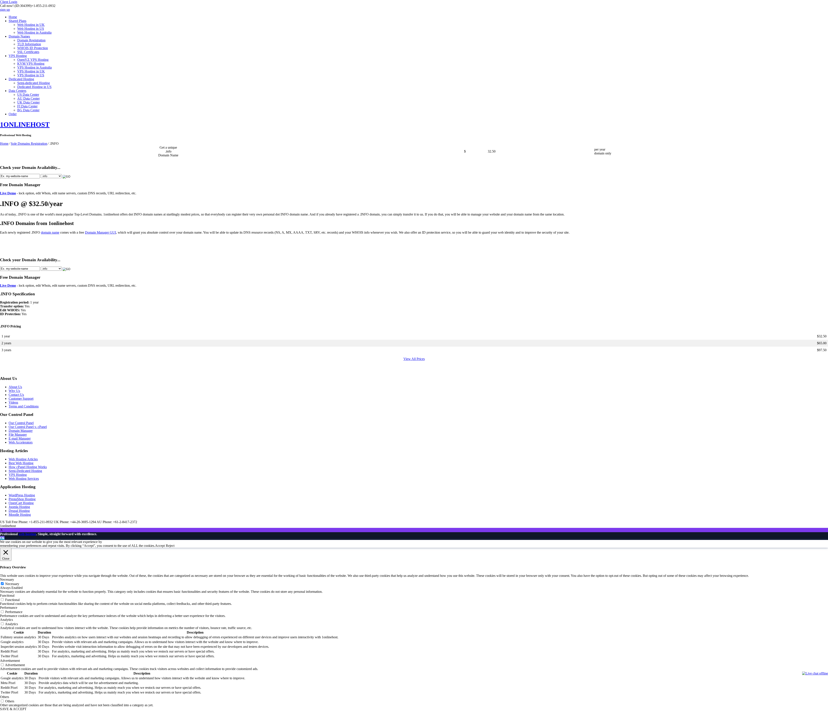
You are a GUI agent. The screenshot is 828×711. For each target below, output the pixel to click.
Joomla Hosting (19, 507)
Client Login (8, 2)
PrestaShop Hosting (22, 499)
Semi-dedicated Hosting (33, 83)
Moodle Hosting (20, 514)
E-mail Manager (20, 438)
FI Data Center (27, 106)
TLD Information (29, 44)
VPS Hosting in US (30, 75)
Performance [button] (8, 607)
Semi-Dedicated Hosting (25, 471)
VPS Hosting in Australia (34, 67)
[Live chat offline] (815, 673)
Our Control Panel (21, 423)
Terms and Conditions (24, 406)
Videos (13, 402)
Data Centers (17, 91)
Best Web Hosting (21, 463)
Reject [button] (170, 545)
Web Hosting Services (24, 478)
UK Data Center (28, 102)
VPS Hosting (18, 56)
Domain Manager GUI (100, 232)
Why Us (14, 391)
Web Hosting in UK (31, 25)
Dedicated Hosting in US (34, 87)
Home (13, 17)
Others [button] (4, 697)
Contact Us (16, 394)
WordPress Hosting (22, 495)
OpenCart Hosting (21, 503)
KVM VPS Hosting (30, 63)
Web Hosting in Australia (34, 32)
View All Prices (414, 359)
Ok (2, 538)
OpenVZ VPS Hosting (33, 59)
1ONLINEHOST (25, 124)
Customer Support (21, 398)
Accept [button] (160, 545)
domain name (50, 232)
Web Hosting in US (30, 28)
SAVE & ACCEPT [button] (13, 709)
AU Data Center (28, 98)
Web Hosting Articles (23, 459)
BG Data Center (28, 110)
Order (13, 114)
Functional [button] (7, 595)
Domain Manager (21, 431)
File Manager (18, 434)
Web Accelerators (21, 442)
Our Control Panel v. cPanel (28, 427)
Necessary (12, 584)
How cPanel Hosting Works (28, 467)
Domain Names (19, 36)
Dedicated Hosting (21, 79)
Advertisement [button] (10, 660)
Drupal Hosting (19, 511)
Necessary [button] (7, 579)
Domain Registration (31, 40)
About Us (15, 387)
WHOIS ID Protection (32, 48)
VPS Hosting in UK (31, 71)
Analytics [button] (6, 619)
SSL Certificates (28, 52)
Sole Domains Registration (29, 143)
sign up (5, 9)
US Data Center (28, 94)
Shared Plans (17, 21)
